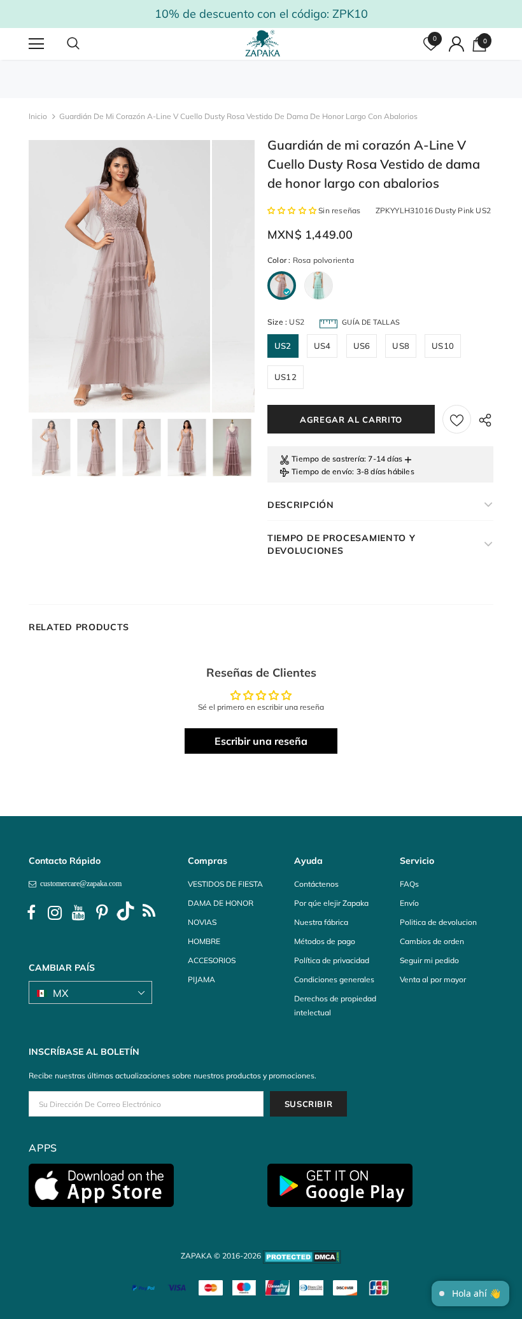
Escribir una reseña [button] (261, 741)
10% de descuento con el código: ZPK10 (261, 13)
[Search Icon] (86, 44)
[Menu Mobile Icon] (36, 44)
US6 (361, 346)
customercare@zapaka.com (79, 883)
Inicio (38, 116)
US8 (400, 346)
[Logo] (263, 43)
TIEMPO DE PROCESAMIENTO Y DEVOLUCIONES (341, 544)
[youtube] (78, 912)
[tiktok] (125, 912)
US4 (322, 346)
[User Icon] (456, 44)
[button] (292, 210)
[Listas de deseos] (456, 419)
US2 (283, 346)
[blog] (149, 912)
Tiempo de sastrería (328, 458)
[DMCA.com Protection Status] (302, 1255)
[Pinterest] (101, 912)
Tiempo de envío (322, 471)
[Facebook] (31, 912)
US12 (285, 377)
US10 (443, 346)
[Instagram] (54, 912)
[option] (119, 276)
